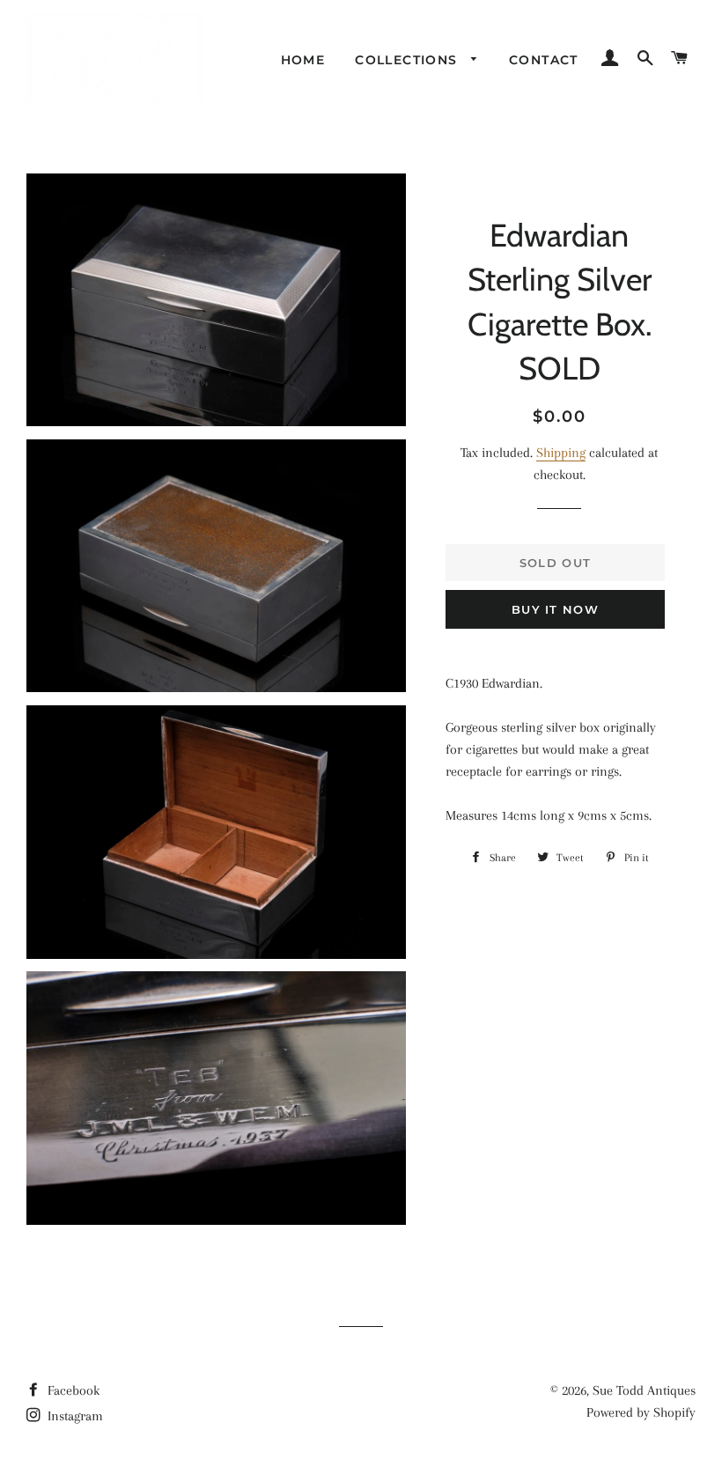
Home (303, 60)
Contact (543, 60)
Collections (408, 60)
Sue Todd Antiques (644, 1390)
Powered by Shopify (641, 1412)
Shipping (561, 453)
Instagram (73, 1416)
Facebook (71, 1390)
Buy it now (555, 609)
